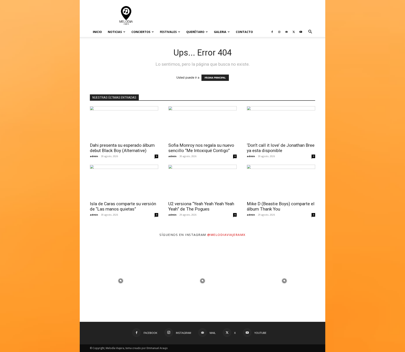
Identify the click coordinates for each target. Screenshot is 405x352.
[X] (293, 32)
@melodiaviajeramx (226, 234)
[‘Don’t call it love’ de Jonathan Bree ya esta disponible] (281, 123)
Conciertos (140, 32)
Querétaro (195, 32)
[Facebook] (272, 32)
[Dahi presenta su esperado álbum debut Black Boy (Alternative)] (124, 123)
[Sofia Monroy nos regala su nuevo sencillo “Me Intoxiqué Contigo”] (202, 123)
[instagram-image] (121, 281)
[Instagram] (279, 32)
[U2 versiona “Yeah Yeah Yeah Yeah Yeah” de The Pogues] (202, 181)
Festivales (168, 32)
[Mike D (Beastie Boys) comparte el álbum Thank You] (281, 181)
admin (94, 156)
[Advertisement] (238, 15)
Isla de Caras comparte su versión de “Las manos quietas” (123, 206)
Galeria (220, 32)
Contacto (244, 32)
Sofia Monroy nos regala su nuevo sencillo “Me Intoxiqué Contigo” (201, 148)
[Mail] (286, 32)
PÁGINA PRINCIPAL (215, 77)
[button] (310, 32)
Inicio (97, 32)
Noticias (115, 32)
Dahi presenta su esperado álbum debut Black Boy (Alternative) (122, 148)
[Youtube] (301, 32)
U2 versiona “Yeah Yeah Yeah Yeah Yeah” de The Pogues (201, 206)
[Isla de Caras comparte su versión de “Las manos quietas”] (124, 181)
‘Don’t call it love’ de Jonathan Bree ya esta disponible (281, 148)
